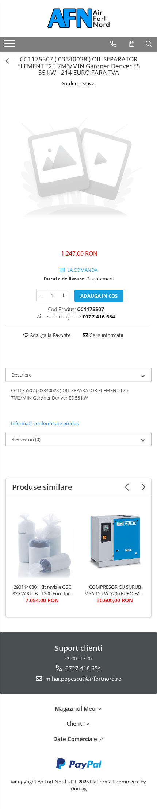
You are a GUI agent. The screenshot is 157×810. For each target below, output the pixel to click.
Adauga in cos (99, 296)
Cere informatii (105, 335)
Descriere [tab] (21, 374)
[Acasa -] (78, 18)
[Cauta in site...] (149, 44)
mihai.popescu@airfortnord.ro (83, 678)
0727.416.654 (82, 668)
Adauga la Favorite (49, 335)
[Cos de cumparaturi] (131, 44)
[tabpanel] (78, 169)
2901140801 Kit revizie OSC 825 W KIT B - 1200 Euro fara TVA (42, 590)
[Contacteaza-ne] (113, 44)
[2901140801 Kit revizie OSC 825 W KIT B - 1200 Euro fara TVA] (42, 541)
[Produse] (10, 45)
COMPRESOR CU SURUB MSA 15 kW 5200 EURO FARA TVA (115, 590)
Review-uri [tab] (26, 439)
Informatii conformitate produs (45, 423)
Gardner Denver (78, 83)
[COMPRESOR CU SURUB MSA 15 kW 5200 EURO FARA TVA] (115, 542)
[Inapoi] (5, 61)
